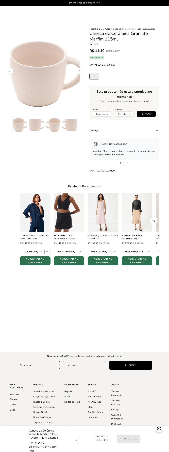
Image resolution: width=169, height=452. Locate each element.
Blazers (13, 399)
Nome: (96, 109)
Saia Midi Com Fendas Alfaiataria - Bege (132, 237)
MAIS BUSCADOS (16, 386)
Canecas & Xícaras (146, 28)
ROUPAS (38, 384)
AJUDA (115, 384)
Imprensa (92, 417)
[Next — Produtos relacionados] (153, 220)
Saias (12, 409)
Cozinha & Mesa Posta (124, 28)
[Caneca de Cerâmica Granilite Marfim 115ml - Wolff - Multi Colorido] (20, 124)
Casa (107, 28)
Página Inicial (95, 28)
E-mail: (118, 109)
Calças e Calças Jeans (44, 396)
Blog (90, 407)
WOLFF (94, 44)
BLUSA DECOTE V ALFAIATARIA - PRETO (65, 237)
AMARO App (94, 401)
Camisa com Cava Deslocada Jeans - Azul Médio (34, 237)
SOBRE (92, 384)
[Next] (79, 71)
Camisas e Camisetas (44, 407)
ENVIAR (146, 113)
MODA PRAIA (71, 384)
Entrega (115, 409)
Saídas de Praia (72, 401)
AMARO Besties (96, 412)
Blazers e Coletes (42, 417)
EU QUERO (130, 365)
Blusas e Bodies (41, 401)
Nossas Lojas (94, 396)
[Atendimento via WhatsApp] (159, 428)
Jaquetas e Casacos (43, 422)
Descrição (94, 130)
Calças (13, 404)
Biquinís (68, 391)
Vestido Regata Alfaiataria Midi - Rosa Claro (103, 237)
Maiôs (67, 396)
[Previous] (10, 71)
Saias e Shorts (40, 412)
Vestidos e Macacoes (44, 391)
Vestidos (14, 394)
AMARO (92, 391)
